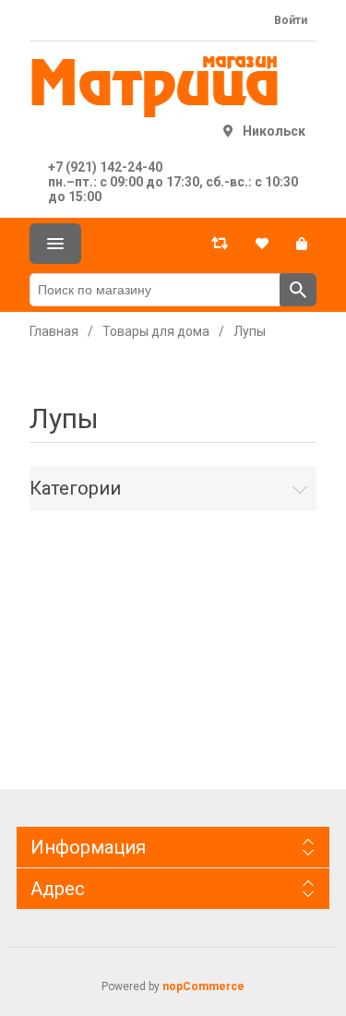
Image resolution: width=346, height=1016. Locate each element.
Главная (54, 331)
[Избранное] (262, 243)
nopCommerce (203, 986)
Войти (290, 20)
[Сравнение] (219, 243)
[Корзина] (301, 243)
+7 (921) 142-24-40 (105, 167)
